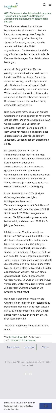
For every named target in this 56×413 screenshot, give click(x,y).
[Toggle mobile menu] (50, 4)
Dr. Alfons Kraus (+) (17, 337)
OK (46, 405)
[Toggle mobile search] (44, 4)
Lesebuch (15, 340)
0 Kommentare (28, 340)
